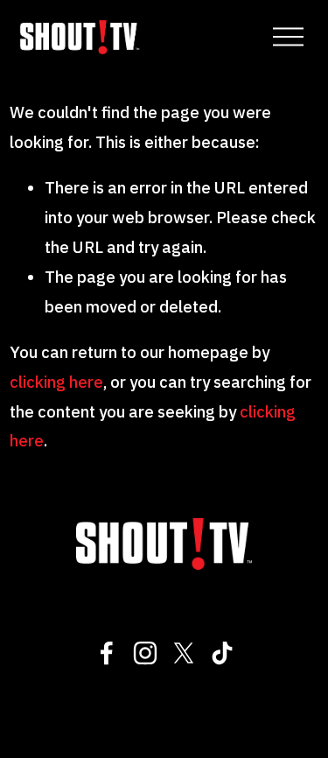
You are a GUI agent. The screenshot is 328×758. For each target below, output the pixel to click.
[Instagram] (145, 653)
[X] (183, 653)
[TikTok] (222, 653)
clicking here (56, 381)
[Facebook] (106, 653)
